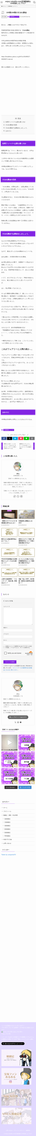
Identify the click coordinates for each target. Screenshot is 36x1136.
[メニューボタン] (1, 2)
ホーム (5, 807)
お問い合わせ (7, 843)
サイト (5, 640)
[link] (14, 496)
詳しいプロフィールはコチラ (18, 717)
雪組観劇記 (7, 825)
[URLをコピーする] (32, 438)
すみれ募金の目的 (11, 125)
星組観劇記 (7, 829)
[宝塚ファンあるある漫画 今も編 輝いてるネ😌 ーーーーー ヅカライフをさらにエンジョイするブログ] (26, 776)
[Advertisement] (18, 92)
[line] (21, 722)
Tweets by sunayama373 (8, 854)
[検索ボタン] (34, 2)
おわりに (8, 131)
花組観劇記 (7, 818)
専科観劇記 (7, 836)
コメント (6, 606)
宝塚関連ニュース (14, 16)
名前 (5, 627)
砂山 (18, 473)
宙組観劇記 (7, 832)
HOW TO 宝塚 (7, 839)
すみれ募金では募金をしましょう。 (17, 128)
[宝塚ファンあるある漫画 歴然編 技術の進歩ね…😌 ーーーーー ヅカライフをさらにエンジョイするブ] (26, 759)
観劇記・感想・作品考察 (10, 815)
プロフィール (7, 811)
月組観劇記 (7, 822)
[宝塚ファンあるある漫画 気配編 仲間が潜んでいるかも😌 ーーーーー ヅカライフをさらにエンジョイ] (26, 743)
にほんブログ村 (5, 1034)
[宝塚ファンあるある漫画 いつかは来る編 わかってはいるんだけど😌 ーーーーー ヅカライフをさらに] (9, 759)
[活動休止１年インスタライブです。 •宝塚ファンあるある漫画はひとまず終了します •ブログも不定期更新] (9, 743)
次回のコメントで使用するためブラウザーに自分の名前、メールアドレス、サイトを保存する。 (19, 647)
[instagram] (21, 496)
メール (5, 634)
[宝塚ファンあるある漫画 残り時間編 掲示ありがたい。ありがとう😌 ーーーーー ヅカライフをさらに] (9, 776)
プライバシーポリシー (19, 1130)
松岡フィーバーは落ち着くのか (15, 122)
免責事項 (28, 1130)
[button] (4, 438)
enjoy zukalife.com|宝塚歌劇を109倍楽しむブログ (18, 2)
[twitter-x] (18, 496)
